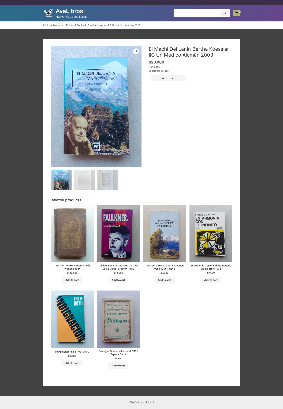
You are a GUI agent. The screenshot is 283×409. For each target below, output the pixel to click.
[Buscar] (224, 13)
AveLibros (69, 11)
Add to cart (169, 78)
